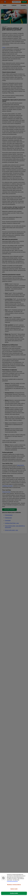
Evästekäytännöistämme (12, 881)
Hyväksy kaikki (14, 893)
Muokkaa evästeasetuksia (14, 884)
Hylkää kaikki (14, 889)
